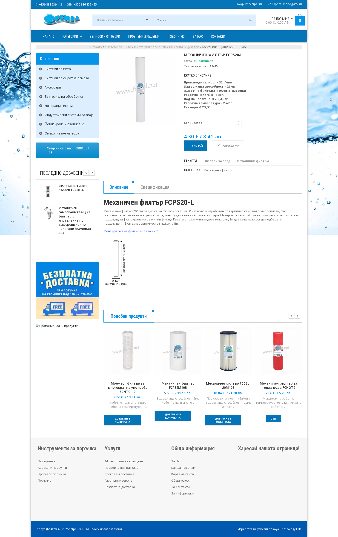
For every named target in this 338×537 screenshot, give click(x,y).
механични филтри (253, 161)
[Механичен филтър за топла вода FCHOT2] (278, 353)
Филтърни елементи (150, 47)
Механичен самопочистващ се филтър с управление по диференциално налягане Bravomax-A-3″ (75, 220)
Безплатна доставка (120, 487)
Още (273, 418)
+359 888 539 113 (50, 4)
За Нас (176, 461)
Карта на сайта (182, 474)
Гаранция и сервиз (118, 480)
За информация (182, 493)
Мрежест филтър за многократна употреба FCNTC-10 (127, 387)
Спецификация (154, 187)
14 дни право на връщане (124, 461)
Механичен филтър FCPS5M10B (178, 385)
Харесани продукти (52, 468)
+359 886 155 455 (85, 4)
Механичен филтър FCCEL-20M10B (228, 385)
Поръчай (196, 146)
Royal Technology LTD (286, 529)
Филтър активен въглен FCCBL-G (72, 188)
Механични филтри (184, 47)
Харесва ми (230, 145)
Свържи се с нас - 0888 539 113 (68, 150)
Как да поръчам (183, 468)
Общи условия (181, 480)
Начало (96, 47)
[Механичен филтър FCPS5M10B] (178, 353)
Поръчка (44, 480)
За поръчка (46, 461)
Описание (118, 187)
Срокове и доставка (119, 474)
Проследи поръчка (52, 474)
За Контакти (180, 487)
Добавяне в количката (123, 420)
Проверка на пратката (121, 468)
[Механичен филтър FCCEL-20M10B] (228, 353)
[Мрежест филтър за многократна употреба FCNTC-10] (127, 353)
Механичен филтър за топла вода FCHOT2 (278, 385)
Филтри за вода (217, 161)
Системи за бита (118, 47)
